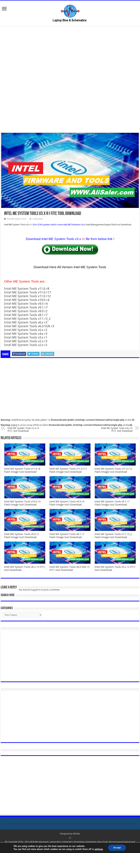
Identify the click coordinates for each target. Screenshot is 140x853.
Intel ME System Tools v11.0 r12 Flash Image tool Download (113, 470)
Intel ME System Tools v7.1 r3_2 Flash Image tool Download (113, 536)
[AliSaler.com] (70, 13)
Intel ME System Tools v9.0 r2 (25, 311)
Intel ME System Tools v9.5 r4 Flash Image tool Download (66, 503)
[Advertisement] (70, 54)
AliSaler (76, 833)
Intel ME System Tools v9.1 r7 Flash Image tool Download (112, 503)
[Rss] (70, 838)
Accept (117, 847)
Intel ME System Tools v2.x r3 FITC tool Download (23, 428)
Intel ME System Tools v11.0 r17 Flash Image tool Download (68, 470)
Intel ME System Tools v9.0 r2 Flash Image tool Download (21, 536)
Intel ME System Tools (16, 219)
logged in (35, 589)
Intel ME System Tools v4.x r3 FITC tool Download (116, 428)
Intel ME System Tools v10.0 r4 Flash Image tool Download (22, 503)
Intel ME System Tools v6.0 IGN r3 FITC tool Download (69, 568)
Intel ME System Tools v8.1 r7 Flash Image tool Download (66, 536)
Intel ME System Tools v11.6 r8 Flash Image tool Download (22, 470)
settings (99, 849)
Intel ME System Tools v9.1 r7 (25, 307)
